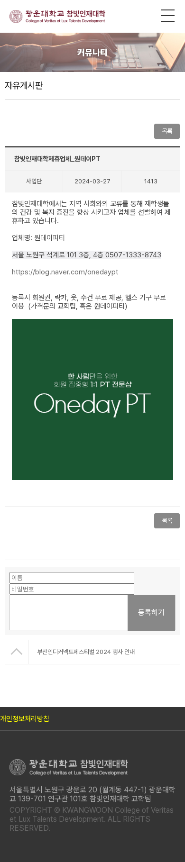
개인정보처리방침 (24, 719)
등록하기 (151, 612)
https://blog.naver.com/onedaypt (65, 272)
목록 (167, 520)
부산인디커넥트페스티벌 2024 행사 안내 (86, 651)
